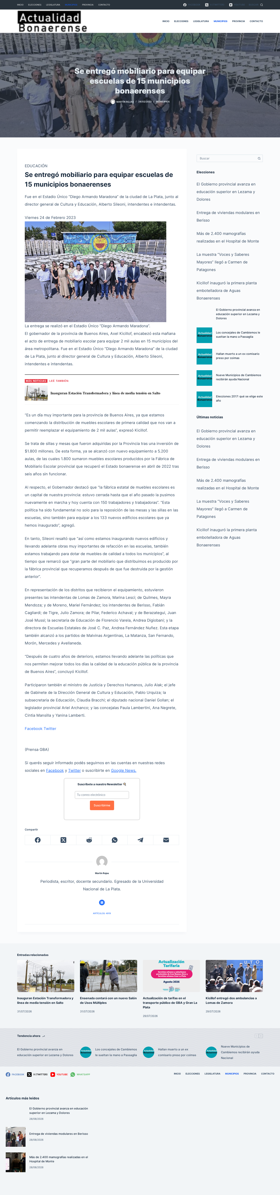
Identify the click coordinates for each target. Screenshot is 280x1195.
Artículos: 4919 (102, 913)
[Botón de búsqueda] (259, 158)
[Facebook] (38, 840)
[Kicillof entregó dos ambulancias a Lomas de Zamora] (234, 976)
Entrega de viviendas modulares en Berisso (58, 1134)
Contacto (104, 4)
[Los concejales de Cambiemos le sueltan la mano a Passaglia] (204, 335)
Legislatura (53, 4)
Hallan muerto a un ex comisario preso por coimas (177, 1052)
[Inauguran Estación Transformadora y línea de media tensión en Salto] (45, 976)
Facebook (33, 728)
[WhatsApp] (115, 840)
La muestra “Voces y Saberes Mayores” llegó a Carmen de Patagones (223, 262)
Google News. (123, 770)
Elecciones (34, 4)
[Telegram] (140, 840)
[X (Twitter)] (63, 840)
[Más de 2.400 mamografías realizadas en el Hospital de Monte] (16, 1162)
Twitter (50, 728)
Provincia (88, 4)
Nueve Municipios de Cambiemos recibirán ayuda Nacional (240, 1052)
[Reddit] (89, 840)
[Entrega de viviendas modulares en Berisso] (16, 1137)
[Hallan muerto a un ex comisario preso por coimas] (204, 356)
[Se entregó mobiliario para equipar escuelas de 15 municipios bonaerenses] (95, 271)
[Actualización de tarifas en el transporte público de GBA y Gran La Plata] (171, 976)
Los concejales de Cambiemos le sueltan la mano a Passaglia (116, 1052)
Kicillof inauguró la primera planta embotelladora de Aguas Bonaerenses (227, 290)
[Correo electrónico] (166, 840)
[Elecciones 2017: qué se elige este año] (204, 399)
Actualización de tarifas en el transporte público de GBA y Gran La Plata (170, 1002)
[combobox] (226, 158)
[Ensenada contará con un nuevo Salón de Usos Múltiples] (108, 976)
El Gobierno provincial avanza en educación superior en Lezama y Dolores (226, 192)
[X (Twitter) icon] (102, 902)
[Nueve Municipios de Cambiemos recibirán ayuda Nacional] (204, 378)
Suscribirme (102, 805)
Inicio (20, 4)
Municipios (71, 4)
